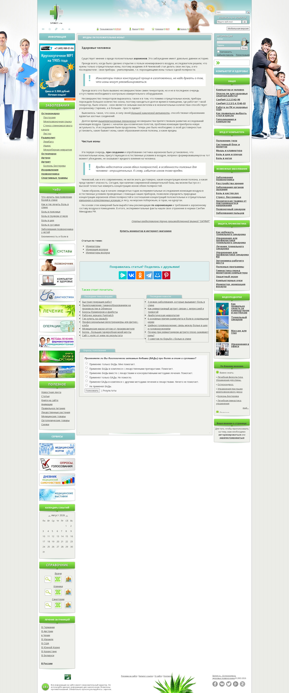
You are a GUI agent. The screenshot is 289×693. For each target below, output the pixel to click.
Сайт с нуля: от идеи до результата (102, 335)
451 (142, 29)
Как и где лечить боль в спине (55, 206)
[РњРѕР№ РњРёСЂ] (158, 275)
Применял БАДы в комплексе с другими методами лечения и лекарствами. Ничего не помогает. (144, 381)
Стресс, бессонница (228, 197)
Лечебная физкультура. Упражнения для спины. (229, 379)
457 (167, 29)
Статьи (45, 396)
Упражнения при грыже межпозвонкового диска (229, 390)
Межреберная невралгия (57, 149)
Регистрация (243, 54)
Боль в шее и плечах (229, 154)
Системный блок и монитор (228, 145)
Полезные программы (230, 266)
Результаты (109, 390)
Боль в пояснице (50, 211)
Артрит (46, 161)
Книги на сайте (49, 400)
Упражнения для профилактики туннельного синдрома (231, 240)
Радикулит (48, 137)
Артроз (45, 157)
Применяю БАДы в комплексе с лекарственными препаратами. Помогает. (131, 368)
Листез (47, 133)
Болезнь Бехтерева (54, 165)
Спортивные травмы (54, 177)
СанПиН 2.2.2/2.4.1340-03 (231, 103)
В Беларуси (47, 655)
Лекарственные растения (55, 412)
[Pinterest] (166, 275)
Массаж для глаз (239, 331)
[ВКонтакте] (222, 686)
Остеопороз (48, 153)
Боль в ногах (224, 158)
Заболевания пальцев (230, 213)
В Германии (48, 627)
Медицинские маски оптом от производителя (108, 328)
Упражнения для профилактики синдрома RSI (232, 254)
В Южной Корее (50, 647)
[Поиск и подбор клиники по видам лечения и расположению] (48, 594)
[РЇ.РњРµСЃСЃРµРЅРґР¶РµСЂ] (123, 275)
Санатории (58, 599)
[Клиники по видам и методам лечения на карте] (68, 594)
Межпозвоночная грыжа (57, 121)
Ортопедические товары (55, 420)
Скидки (45, 424)
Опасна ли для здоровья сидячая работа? (232, 94)
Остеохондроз (50, 113)
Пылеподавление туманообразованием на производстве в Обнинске (106, 307)
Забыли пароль (225, 54)
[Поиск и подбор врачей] (47, 581)
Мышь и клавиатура (229, 150)
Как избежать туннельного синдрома (231, 233)
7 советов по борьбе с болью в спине (169, 338)
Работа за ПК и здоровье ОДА (232, 108)
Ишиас (47, 145)
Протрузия (49, 117)
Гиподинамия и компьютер (226, 120)
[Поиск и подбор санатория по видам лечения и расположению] (48, 607)
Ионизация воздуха (97, 249)
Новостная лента (51, 392)
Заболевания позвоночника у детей (57, 230)
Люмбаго (48, 141)
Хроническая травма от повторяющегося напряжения (231, 203)
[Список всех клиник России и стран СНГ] (58, 594)
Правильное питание (53, 408)
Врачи (135, 29)
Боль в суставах (50, 224)
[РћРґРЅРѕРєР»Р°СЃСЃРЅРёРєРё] (140, 275)
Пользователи (106, 29)
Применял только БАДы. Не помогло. (110, 377)
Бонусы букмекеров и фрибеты (100, 311)
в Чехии (45, 635)
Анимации (47, 404)
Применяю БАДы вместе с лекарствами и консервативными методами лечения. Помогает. (141, 373)
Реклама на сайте (129, 676)
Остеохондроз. (226, 384)
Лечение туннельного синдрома (230, 247)
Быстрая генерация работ (97, 301)
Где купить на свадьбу (95, 318)
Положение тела (226, 140)
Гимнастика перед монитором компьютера (232, 271)
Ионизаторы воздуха (98, 252)
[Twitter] (228, 686)
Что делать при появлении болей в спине (56, 198)
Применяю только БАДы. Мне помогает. (112, 364)
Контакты (168, 676)
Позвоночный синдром (230, 209)
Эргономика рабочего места (230, 261)
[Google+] (235, 686)
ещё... (246, 407)
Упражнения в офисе (240, 345)
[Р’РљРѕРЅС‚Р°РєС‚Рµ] (131, 275)
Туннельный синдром (239, 318)
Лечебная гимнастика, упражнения (229, 402)
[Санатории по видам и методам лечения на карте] (68, 607)
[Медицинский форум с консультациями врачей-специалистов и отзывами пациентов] (57, 454)
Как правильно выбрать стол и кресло (231, 114)
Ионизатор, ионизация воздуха (230, 285)
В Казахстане (49, 651)
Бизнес (183, 29)
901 (190, 29)
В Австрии (47, 631)
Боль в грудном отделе (54, 216)
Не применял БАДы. (100, 386)
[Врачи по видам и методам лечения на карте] (68, 581)
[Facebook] (215, 686)
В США (45, 643)
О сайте (158, 676)
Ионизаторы (93, 246)
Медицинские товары (53, 416)
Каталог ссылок (146, 676)
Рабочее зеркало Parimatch (98, 315)
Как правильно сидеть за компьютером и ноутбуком (240, 308)
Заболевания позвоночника (225, 178)
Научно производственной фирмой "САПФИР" (184, 221)
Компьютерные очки (229, 280)
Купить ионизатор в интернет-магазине (146, 231)
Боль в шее (47, 220)
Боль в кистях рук (227, 193)
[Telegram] (149, 275)
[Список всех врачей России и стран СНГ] (58, 581)
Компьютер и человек (230, 89)
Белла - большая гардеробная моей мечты (106, 332)
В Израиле (47, 639)
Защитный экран (227, 276)
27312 (117, 29)
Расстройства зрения (230, 183)
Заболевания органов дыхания (230, 188)
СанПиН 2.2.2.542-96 (228, 99)
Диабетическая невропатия (163, 315)
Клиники (159, 29)
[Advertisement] (148, 412)
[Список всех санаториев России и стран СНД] (58, 607)
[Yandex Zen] (242, 686)
